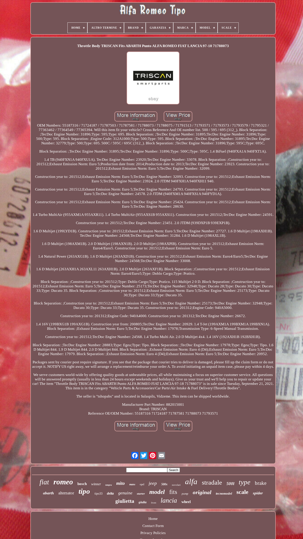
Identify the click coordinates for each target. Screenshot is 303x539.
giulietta (124, 501)
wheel (186, 502)
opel (142, 484)
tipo (84, 491)
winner (96, 484)
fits (173, 492)
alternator (66, 493)
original (202, 492)
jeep (153, 483)
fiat (44, 482)
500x (164, 484)
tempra (108, 485)
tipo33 (98, 493)
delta (110, 493)
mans (132, 484)
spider (258, 493)
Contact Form (153, 526)
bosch (82, 484)
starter (141, 493)
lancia (169, 500)
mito (120, 483)
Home (153, 519)
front (153, 502)
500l (230, 483)
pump (185, 493)
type (244, 482)
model (157, 491)
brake (260, 483)
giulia (143, 502)
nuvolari (176, 484)
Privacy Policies (153, 533)
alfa (191, 481)
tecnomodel (224, 493)
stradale (212, 482)
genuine (125, 492)
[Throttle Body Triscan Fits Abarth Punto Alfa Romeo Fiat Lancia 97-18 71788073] (153, 78)
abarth (48, 493)
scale (242, 492)
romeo (63, 482)
